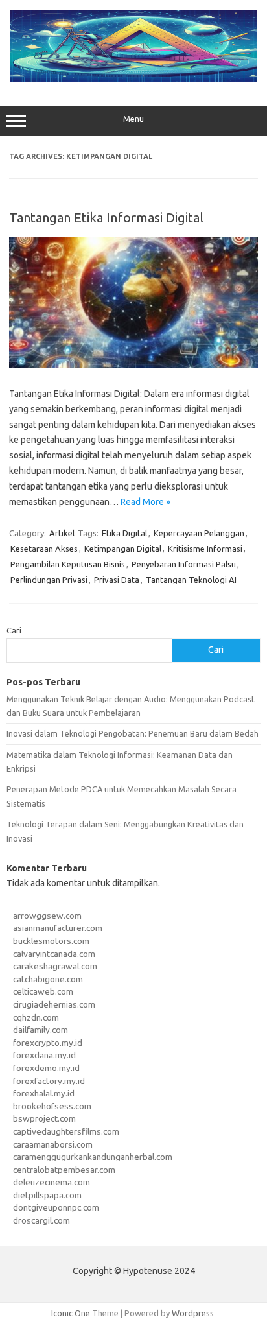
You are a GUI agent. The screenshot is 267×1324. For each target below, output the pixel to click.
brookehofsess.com (52, 1106)
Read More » (145, 502)
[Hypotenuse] (133, 78)
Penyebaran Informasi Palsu (184, 564)
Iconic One (70, 1313)
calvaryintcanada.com (54, 954)
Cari (13, 630)
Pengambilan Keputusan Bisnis (67, 564)
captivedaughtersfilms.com (66, 1131)
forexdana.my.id (44, 1055)
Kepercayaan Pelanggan (199, 533)
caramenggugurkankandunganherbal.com (92, 1157)
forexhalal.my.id (44, 1093)
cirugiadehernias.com (54, 1004)
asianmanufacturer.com (57, 928)
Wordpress (193, 1313)
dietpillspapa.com (47, 1195)
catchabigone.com (48, 979)
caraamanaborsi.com (53, 1144)
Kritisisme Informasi (205, 548)
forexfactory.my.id (49, 1081)
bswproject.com (44, 1118)
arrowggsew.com (47, 915)
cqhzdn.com (36, 1017)
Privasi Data (116, 579)
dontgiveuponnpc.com (56, 1207)
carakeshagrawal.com (55, 966)
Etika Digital (124, 533)
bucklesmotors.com (51, 941)
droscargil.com (41, 1220)
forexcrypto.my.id (47, 1042)
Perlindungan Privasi (48, 579)
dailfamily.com (40, 1029)
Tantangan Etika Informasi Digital (106, 217)
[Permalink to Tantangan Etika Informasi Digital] (133, 365)
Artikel (62, 533)
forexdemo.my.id (46, 1068)
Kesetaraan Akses (44, 548)
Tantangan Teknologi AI (191, 579)
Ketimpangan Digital (122, 548)
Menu (133, 119)
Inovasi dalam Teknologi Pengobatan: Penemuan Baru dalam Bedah (132, 733)
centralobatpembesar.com (64, 1169)
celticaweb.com (43, 991)
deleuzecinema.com (51, 1182)
